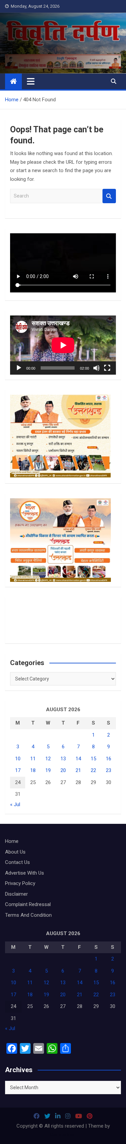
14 (78, 759)
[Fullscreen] (107, 368)
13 (63, 759)
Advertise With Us (24, 873)
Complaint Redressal (28, 904)
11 (33, 759)
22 (93, 770)
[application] (63, 345)
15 (93, 759)
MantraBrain (63, 1135)
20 (63, 770)
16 (108, 759)
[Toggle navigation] (31, 81)
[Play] (18, 368)
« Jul (15, 804)
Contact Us (17, 862)
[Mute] (96, 368)
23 (108, 770)
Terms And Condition (28, 915)
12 (48, 759)
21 (78, 770)
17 (17, 770)
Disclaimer (16, 894)
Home (11, 841)
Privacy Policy (20, 883)
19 (48, 770)
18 (33, 770)
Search (109, 196)
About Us (15, 852)
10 (17, 759)
